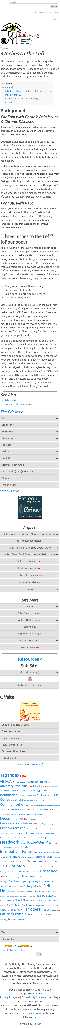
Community (31, 805)
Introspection (38, 852)
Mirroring (23, 862)
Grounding (19, 838)
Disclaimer (40, 814)
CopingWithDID (8, 809)
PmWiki (37, 1023)
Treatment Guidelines (29, 574)
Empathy (42, 824)
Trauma (18, 909)
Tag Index (13, 775)
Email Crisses (8, 484)
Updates (21, 764)
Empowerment (12, 828)
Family (12, 833)
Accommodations (39, 781)
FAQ (2, 833)
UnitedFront (11, 914)
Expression (49, 829)
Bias (46, 791)
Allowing (39, 786)
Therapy (8, 904)
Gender (52, 833)
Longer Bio (7, 424)
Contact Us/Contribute (29, 620)
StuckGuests (23, 900)
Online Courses (10, 738)
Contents (8, 83)
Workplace (46, 914)
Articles (8, 400)
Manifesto (22, 857)
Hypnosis (3, 847)
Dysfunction (34, 819)
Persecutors (32, 872)
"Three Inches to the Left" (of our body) (19, 98)
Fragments (22, 832)
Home (29, 606)
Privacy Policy (29, 647)
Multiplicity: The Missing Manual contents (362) (29, 533)
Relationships (17, 881)
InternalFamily (21, 847)
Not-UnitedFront (51, 867)
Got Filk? (6, 458)
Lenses (47, 852)
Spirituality (30, 896)
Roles (21, 886)
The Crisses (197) (29, 672)
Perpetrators (23, 872)
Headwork (9, 842)
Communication (12, 804)
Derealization (5, 814)
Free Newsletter (10, 731)
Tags (4, 932)
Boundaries (8, 795)
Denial (36, 809)
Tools (5, 909)
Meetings (38, 856)
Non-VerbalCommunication (34, 867)
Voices (35, 915)
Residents (42, 882)
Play (38, 872)
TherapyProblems (24, 905)
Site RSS (35, 764)
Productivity (16, 877)
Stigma (3, 901)
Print (55, 19)
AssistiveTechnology (32, 790)
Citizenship (32, 795)
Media (30, 857)
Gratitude (11, 838)
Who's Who (7, 431)
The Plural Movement (29, 540)
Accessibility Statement (37, 997)
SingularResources (7, 896)
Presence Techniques (18, 403)
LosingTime (9, 856)
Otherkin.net (8, 758)
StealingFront (51, 896)
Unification (54, 910)
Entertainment (30, 829)
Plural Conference (11, 744)
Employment (53, 824)
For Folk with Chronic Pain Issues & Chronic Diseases (28, 91)
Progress (28, 876)
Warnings (6, 478)
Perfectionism (12, 872)
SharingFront (51, 891)
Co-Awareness (45, 795)
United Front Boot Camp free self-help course (29, 554)
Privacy (8, 877)
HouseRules (35, 842)
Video (28, 914)
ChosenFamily (23, 795)
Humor (52, 843)
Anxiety (16, 791)
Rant (45, 877)
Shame (39, 891)
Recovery (4, 882)
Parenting (4, 872)
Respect (51, 881)
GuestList (27, 838)
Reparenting (32, 882)
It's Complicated (29, 567)
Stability (40, 895)
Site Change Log (29, 613)
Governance (4, 838)
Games (47, 833)
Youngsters (8, 919)
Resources (28, 658)
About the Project (29, 640)
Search (24, 950)
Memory (48, 856)
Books (29, 588)
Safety (28, 886)
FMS (6, 833)
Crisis (24, 809)
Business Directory (29, 581)
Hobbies (22, 843)
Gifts (56, 833)
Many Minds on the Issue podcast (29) (29, 547)
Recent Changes (9, 950)
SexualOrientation (27, 891)
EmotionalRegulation (18, 823)
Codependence (29, 800)
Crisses (4, 48)
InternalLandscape (16, 851)
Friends (31, 833)
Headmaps (44, 838)
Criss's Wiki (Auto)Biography (17, 471)
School (38, 886)
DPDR (30, 809)
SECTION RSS (8, 491)
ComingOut (40, 800)
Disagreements (19, 813)
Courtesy (18, 809)
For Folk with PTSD (12, 95)
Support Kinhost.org (29, 633)
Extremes (56, 829)
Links (53, 852)
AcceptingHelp (23, 782)
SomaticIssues (20, 896)
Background (7, 87)
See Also (8, 102)
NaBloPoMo (13, 866)
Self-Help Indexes (29, 560)
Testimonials (29, 626)
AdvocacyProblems (16, 786)
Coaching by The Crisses (15, 724)
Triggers (32, 909)
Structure (11, 901)
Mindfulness (11, 861)
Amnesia (6, 791)
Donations (7, 438)
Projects (6, 444)
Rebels (50, 877)
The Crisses (10, 412)
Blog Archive (8, 939)
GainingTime (39, 833)
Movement (38, 861)
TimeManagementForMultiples (46, 905)
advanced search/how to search (46, 12)
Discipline (32, 814)
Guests (34, 838)
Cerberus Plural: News (14, 751)
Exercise (40, 828)
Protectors (39, 877)
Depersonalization (46, 809)
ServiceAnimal (15, 891)
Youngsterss (21, 919)
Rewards (16, 886)
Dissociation (14, 818)
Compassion (41, 805)
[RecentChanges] (8, 946)
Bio (3, 418)
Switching (38, 900)
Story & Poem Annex (13, 464)
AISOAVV (8, 781)
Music (51, 862)
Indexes (10, 847)
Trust (44, 909)
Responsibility (6, 886)
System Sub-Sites (29, 685)
